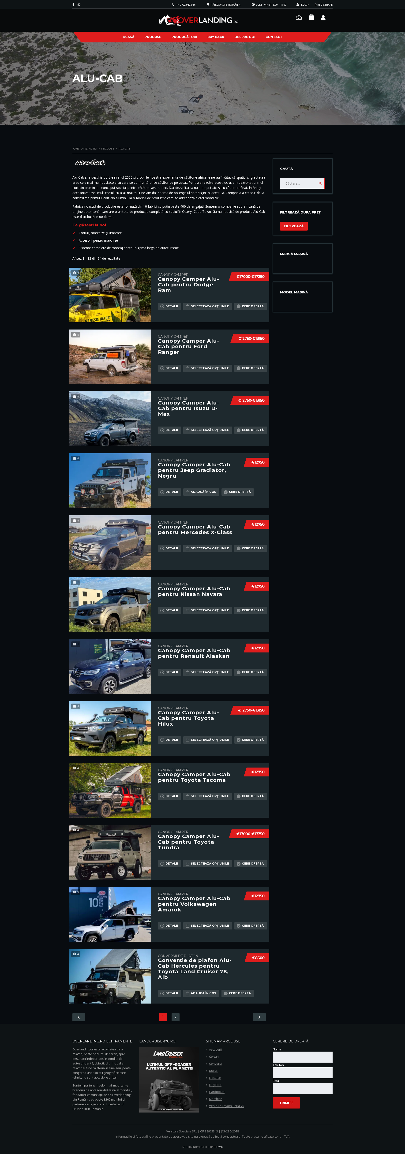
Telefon (278, 1065)
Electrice (215, 1077)
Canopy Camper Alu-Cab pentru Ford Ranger (188, 346)
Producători (184, 37)
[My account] (323, 17)
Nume (277, 1049)
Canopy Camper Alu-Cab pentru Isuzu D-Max (188, 408)
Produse (153, 37)
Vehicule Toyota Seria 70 (226, 1106)
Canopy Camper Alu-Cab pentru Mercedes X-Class (195, 529)
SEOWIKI (218, 1147)
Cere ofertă (253, 306)
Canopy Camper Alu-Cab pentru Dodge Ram (188, 284)
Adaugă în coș (203, 492)
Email (276, 1081)
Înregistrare (324, 4)
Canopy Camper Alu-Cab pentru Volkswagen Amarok (194, 904)
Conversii (215, 1063)
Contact (274, 37)
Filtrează (294, 226)
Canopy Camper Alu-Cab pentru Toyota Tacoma (194, 777)
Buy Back (215, 37)
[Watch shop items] (311, 18)
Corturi (214, 1056)
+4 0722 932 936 (185, 4)
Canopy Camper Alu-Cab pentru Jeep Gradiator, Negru (194, 470)
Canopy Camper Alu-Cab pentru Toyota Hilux (188, 718)
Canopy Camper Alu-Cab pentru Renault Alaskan (194, 653)
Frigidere (215, 1085)
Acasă (128, 37)
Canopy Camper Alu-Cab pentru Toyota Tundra (188, 842)
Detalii (171, 306)
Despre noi (245, 37)
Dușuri (213, 1070)
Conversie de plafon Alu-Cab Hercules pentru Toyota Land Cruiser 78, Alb (195, 969)
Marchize (215, 1099)
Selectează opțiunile (210, 306)
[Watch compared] (299, 17)
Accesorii (215, 1049)
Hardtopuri (217, 1092)
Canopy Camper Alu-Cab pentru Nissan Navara (194, 591)
